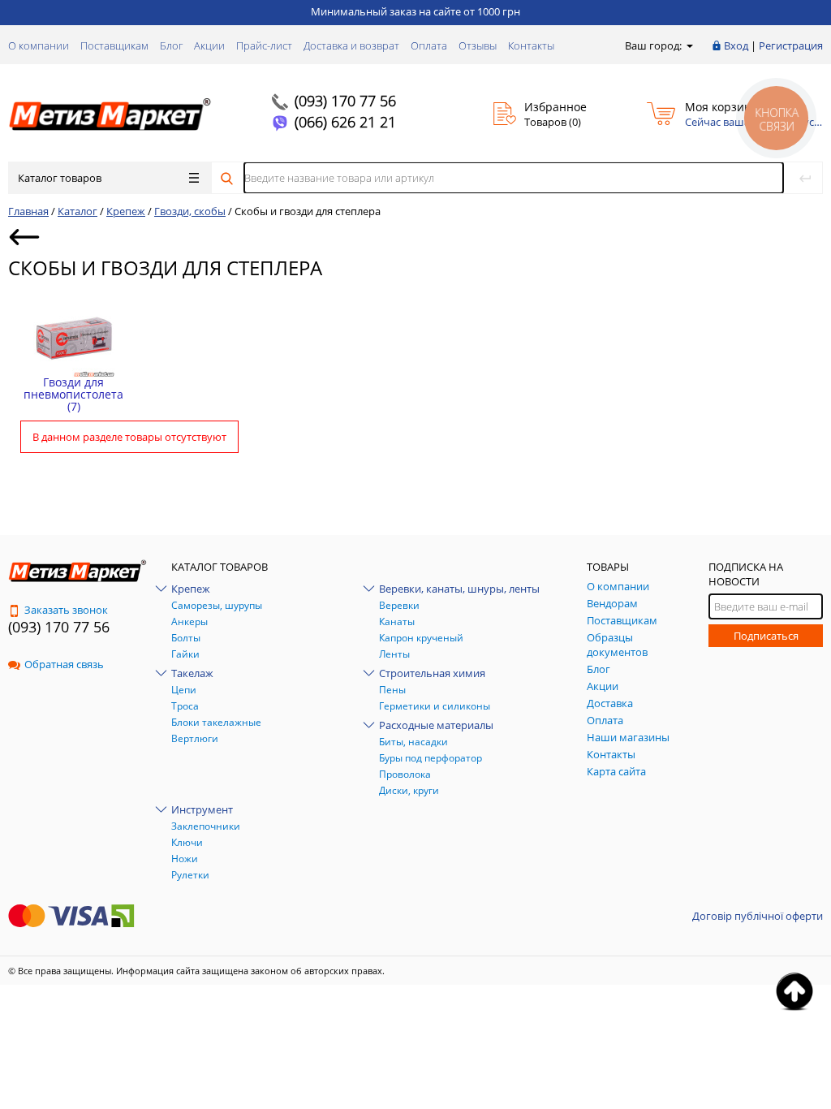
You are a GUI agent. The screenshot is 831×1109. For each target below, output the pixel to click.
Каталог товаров (59, 177)
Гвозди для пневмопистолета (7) (73, 394)
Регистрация (791, 45)
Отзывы (478, 45)
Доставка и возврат (351, 45)
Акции (209, 45)
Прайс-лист (264, 45)
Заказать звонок (66, 609)
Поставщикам (114, 45)
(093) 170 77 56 (345, 100)
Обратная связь (64, 664)
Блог (171, 45)
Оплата (429, 45)
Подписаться (766, 635)
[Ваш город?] (688, 45)
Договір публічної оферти (757, 915)
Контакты (531, 45)
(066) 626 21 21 (345, 122)
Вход (736, 45)
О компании (38, 45)
